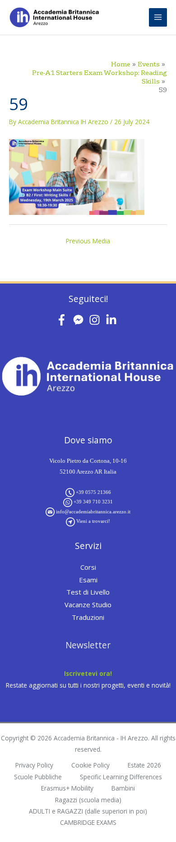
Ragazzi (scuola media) (88, 799)
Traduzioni (88, 617)
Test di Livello (88, 591)
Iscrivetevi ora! (88, 673)
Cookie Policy (90, 765)
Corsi (88, 567)
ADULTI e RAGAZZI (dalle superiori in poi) (88, 811)
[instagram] (96, 320)
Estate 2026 (144, 765)
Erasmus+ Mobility (67, 788)
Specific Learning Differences (121, 776)
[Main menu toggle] (158, 17)
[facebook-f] (63, 320)
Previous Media (88, 241)
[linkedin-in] (113, 320)
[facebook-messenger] (80, 320)
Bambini (123, 788)
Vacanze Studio (88, 604)
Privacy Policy (34, 765)
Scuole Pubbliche (38, 776)
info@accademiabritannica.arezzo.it (93, 511)
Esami (88, 579)
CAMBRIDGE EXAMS (88, 822)
